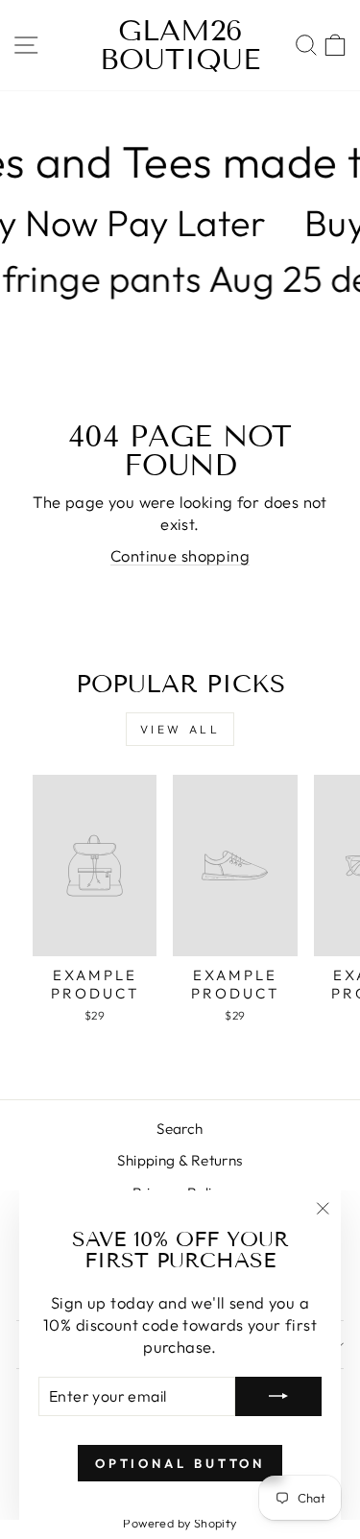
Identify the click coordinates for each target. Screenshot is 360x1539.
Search (179, 1128)
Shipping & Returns (179, 1160)
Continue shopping (180, 555)
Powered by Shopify (179, 1522)
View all (180, 729)
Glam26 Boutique (180, 45)
